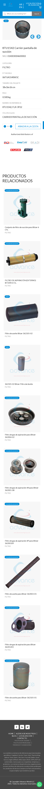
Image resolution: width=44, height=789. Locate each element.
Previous (32, 37)
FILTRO (8, 233)
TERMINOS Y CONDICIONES (22, 745)
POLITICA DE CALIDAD (22, 740)
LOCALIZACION (25, 736)
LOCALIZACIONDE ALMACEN (32, 4)
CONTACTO (22, 738)
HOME (11, 733)
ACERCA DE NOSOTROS (26, 733)
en (20, 7)
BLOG (14, 736)
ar (20, 4)
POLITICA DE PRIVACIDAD (22, 743)
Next (38, 37)
